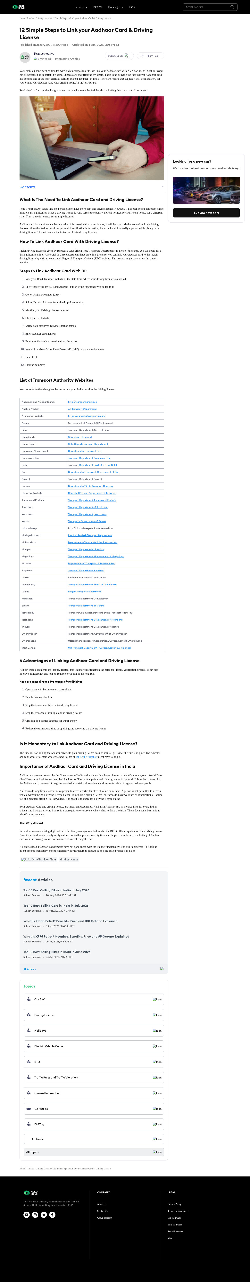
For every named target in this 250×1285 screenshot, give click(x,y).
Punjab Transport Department (84, 591)
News (132, 6)
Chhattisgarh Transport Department (88, 444)
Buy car (97, 6)
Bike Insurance (175, 1224)
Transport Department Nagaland (86, 570)
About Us (101, 1204)
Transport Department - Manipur (86, 549)
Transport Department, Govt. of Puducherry (92, 584)
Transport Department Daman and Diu (89, 458)
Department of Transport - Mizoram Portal (91, 563)
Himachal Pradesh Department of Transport (92, 493)
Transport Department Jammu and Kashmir (92, 500)
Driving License (43, 18)
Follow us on (115, 55)
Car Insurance (174, 1217)
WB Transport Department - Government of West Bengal (99, 647)
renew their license (86, 756)
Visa (170, 1238)
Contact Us (102, 1211)
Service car (81, 7)
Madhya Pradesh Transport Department (90, 535)
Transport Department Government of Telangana (95, 619)
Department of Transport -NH (84, 451)
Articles (30, 18)
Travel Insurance (175, 1231)
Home (22, 18)
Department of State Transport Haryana (90, 486)
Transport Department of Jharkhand (88, 507)
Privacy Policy (174, 1204)
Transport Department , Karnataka (87, 514)
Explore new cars (206, 213)
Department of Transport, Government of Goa (93, 472)
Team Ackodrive (44, 53)
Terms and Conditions (178, 1211)
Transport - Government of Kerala (87, 521)
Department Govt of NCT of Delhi (98, 465)
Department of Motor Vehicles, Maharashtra (92, 542)
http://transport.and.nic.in (82, 401)
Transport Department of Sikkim (86, 605)
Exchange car (115, 7)
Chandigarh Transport (80, 436)
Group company (104, 1217)
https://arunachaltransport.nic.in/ (86, 415)
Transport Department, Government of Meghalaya (96, 556)
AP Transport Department (82, 408)
